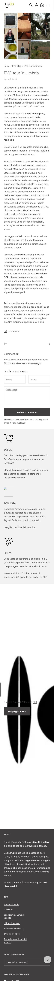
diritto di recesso (12, 923)
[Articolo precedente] (5, 344)
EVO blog (16, 66)
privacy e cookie (12, 934)
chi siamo (8, 909)
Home (6, 66)
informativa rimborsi (13, 928)
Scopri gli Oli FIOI (17, 711)
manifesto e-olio (11, 904)
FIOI (35, 702)
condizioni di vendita (24, 527)
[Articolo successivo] (48, 344)
